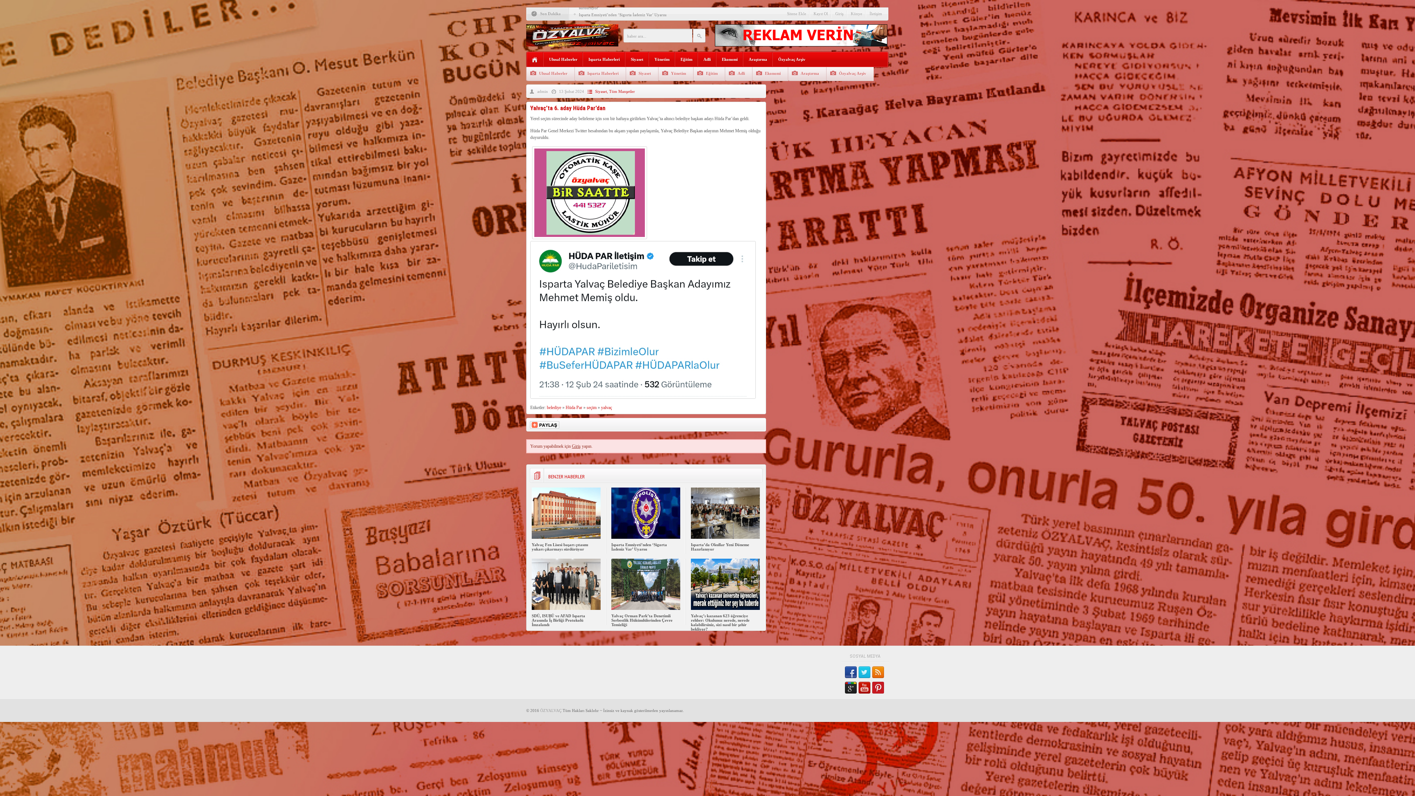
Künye (856, 13)
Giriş (839, 13)
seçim (592, 407)
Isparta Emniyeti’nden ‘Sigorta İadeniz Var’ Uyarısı (639, 546)
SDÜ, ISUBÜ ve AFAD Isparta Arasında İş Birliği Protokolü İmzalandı (558, 620)
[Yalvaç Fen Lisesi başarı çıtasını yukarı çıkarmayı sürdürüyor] (566, 537)
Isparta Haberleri (604, 59)
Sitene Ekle (796, 13)
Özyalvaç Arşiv (792, 59)
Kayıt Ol (821, 13)
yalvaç (606, 407)
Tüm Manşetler (622, 91)
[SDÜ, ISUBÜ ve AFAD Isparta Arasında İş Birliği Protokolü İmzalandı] (566, 608)
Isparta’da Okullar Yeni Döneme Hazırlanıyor (618, 12)
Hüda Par (574, 407)
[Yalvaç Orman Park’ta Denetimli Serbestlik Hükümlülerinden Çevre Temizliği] (645, 608)
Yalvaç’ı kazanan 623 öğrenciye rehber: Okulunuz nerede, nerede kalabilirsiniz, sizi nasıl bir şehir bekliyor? (720, 622)
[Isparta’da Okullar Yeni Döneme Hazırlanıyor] (725, 537)
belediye (554, 407)
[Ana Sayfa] (535, 60)
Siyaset (637, 59)
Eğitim (686, 59)
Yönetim (662, 59)
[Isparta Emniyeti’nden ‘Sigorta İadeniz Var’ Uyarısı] (645, 537)
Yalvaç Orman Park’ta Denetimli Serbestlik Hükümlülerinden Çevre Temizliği (641, 620)
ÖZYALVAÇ (551, 710)
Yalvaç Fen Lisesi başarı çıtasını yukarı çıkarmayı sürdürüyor (560, 546)
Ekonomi (730, 59)
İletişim (876, 13)
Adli (707, 59)
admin (542, 91)
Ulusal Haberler (563, 59)
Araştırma (758, 59)
